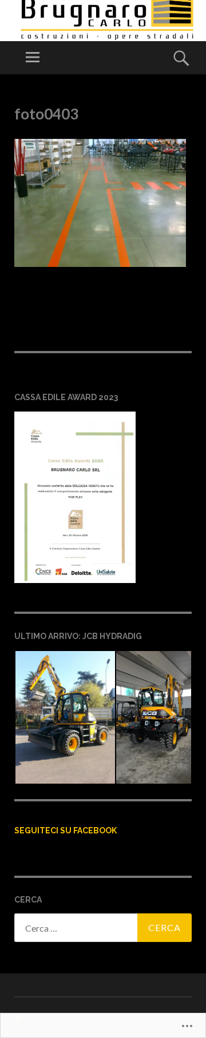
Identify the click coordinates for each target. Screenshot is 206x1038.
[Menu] (32, 57)
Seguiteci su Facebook (65, 830)
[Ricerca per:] (103, 927)
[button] (64, 717)
